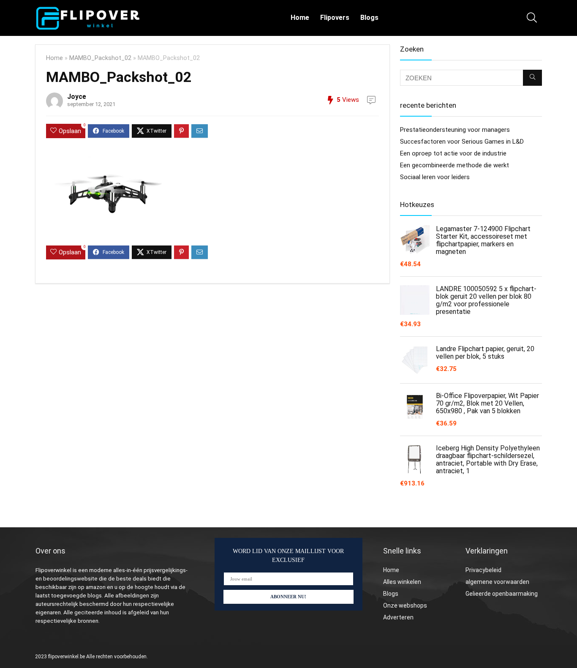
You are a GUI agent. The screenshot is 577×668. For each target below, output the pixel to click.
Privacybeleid (483, 570)
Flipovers (334, 18)
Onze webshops (405, 605)
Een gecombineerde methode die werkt (454, 165)
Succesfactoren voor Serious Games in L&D (462, 141)
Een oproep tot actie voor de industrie (453, 153)
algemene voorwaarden (497, 581)
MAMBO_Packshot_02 (100, 58)
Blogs (369, 18)
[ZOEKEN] (532, 78)
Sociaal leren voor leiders (435, 177)
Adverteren (398, 617)
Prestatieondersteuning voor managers (455, 130)
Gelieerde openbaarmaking (501, 593)
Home (300, 18)
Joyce (76, 97)
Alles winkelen (402, 581)
